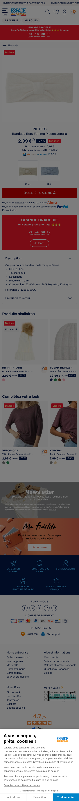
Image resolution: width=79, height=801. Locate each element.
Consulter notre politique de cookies (22, 785)
